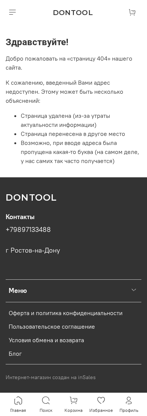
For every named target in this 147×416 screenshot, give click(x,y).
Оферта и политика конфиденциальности (65, 313)
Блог (15, 353)
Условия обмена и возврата (46, 340)
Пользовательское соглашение (52, 326)
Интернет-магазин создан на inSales (51, 377)
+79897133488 (28, 230)
